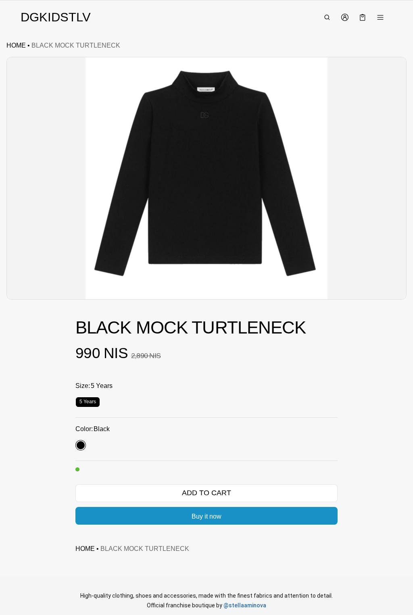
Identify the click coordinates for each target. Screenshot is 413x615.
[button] (327, 17)
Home (16, 45)
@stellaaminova (244, 605)
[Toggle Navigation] (380, 17)
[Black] (81, 445)
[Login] (345, 17)
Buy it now (206, 516)
